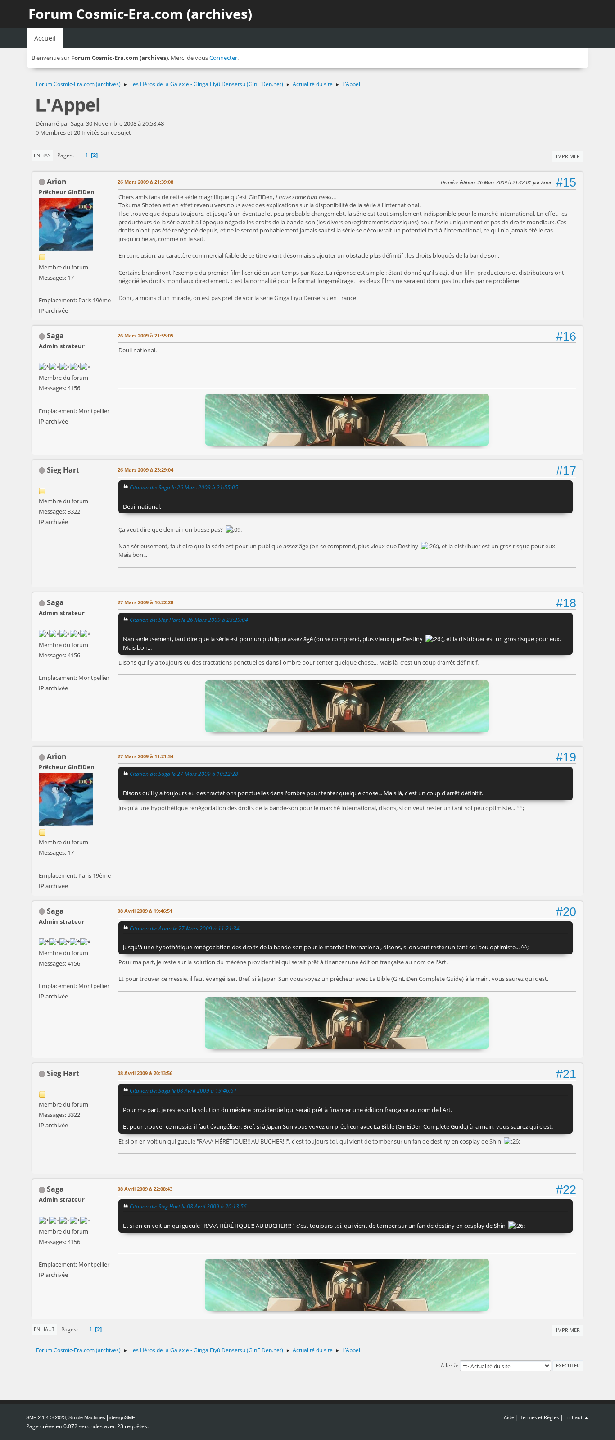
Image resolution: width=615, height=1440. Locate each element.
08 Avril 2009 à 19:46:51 (145, 910)
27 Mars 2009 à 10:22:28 (145, 602)
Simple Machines (86, 1417)
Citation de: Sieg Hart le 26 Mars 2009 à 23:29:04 (189, 619)
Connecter (223, 58)
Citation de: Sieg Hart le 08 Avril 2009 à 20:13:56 (188, 1206)
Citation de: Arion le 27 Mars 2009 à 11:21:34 (185, 928)
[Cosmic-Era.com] (42, 400)
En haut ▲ (577, 1417)
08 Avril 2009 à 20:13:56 (145, 1073)
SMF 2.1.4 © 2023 (46, 1417)
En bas (42, 155)
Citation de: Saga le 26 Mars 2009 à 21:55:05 (184, 487)
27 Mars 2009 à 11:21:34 (145, 756)
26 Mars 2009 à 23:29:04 (145, 469)
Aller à (449, 1365)
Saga (55, 336)
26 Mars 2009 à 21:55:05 (145, 335)
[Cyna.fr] (42, 289)
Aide (509, 1417)
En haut (44, 1329)
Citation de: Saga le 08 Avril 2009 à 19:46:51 (183, 1090)
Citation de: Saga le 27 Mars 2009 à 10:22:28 (184, 773)
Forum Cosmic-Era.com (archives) (140, 14)
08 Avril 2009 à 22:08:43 (145, 1188)
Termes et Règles (539, 1417)
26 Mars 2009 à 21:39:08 (145, 181)
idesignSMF (122, 1417)
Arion (57, 182)
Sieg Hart (63, 470)
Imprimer (568, 156)
